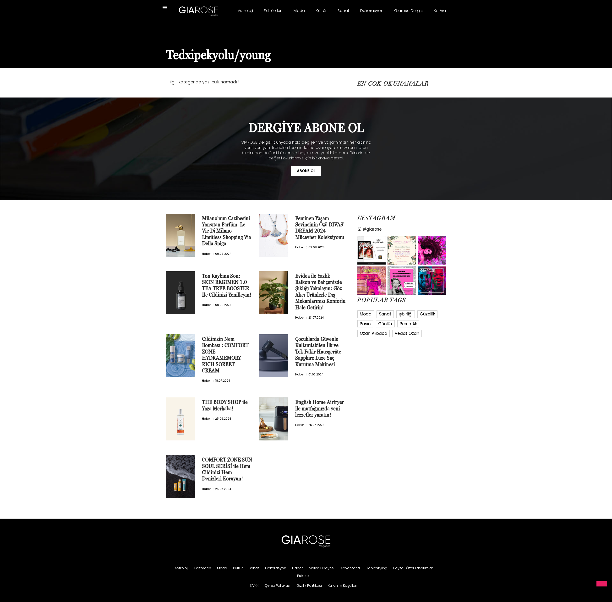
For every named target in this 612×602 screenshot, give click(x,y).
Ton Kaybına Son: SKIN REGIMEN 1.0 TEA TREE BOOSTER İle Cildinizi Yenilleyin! (226, 285)
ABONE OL (306, 170)
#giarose (372, 229)
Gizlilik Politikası (309, 585)
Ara (443, 10)
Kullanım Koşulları (342, 585)
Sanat (343, 10)
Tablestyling (376, 567)
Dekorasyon (371, 10)
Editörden (273, 10)
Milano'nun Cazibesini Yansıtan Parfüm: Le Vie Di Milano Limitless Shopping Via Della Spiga (226, 231)
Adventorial (350, 567)
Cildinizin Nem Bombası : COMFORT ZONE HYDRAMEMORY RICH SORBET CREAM (225, 355)
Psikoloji (303, 575)
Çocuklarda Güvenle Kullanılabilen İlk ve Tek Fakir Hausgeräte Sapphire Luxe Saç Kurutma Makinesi (318, 351)
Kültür (321, 10)
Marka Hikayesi (321, 567)
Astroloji (245, 10)
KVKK (254, 585)
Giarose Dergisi (408, 10)
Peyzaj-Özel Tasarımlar (413, 567)
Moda (299, 10)
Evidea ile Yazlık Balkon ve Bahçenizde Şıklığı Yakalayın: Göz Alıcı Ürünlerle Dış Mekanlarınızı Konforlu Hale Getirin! (320, 291)
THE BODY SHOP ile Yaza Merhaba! (225, 405)
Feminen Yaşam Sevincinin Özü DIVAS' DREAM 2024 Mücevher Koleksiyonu (319, 227)
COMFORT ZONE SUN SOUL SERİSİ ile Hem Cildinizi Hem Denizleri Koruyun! (227, 469)
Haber (206, 254)
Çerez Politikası (277, 585)
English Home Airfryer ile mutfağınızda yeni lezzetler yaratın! (319, 408)
